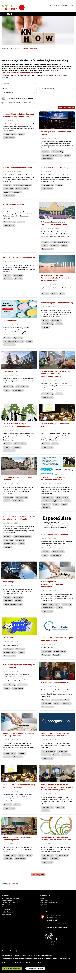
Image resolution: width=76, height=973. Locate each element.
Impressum (43, 905)
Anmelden (65, 5)
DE (71, 5)
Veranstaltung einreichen (66, 107)
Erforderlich (8, 963)
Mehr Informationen (64, 958)
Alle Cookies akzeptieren (12, 968)
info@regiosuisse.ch (8, 912)
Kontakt (42, 898)
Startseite (5, 48)
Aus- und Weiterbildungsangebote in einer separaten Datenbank (30, 71)
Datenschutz (44, 907)
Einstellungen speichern (35, 968)
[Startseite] (9, 7)
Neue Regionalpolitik (46, 900)
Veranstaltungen (15, 48)
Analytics (43, 963)
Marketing (31, 963)
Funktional (20, 963)
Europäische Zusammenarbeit (49, 902)
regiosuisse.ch (6, 914)
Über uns (57, 5)
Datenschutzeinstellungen (8, 951)
